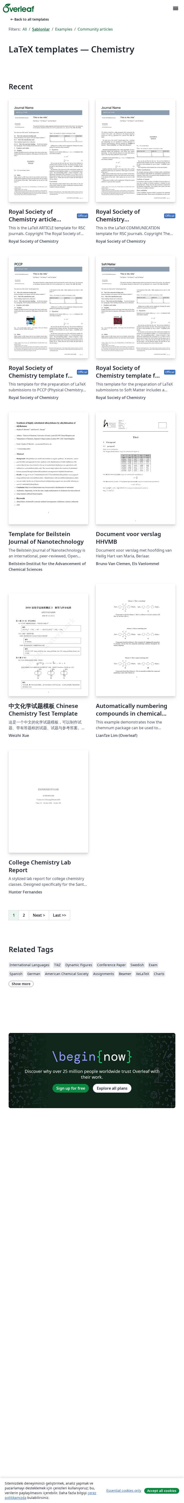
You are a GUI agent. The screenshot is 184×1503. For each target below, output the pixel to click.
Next (39, 915)
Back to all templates (29, 19)
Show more (21, 983)
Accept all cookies (161, 1490)
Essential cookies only (123, 1490)
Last (59, 915)
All (25, 29)
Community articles (95, 29)
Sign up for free (70, 1088)
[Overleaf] (18, 8)
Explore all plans (112, 1088)
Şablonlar (41, 29)
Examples (63, 29)
